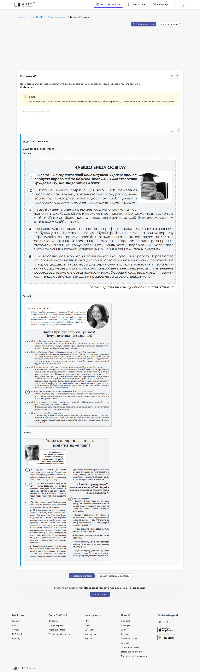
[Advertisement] (100, 48)
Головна (21, 17)
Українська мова (56, 17)
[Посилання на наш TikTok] (167, 622)
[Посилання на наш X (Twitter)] (160, 622)
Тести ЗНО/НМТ (36, 17)
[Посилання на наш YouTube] (174, 622)
